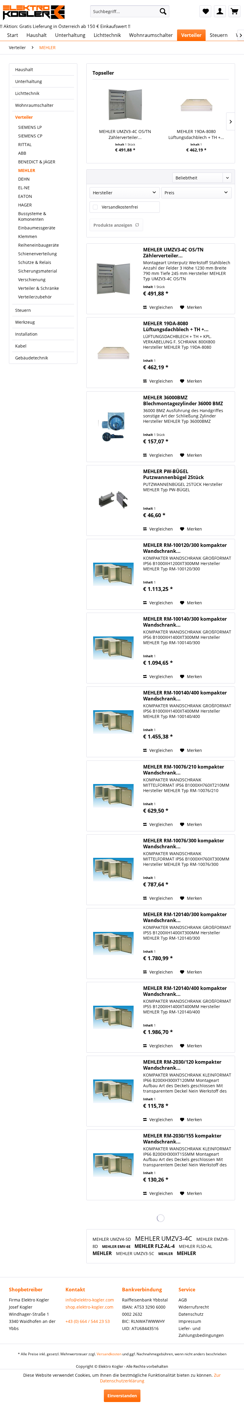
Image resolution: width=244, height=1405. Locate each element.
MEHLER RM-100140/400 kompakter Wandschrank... (185, 696)
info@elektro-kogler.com (89, 1300)
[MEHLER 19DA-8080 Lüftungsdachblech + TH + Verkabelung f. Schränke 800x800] (196, 105)
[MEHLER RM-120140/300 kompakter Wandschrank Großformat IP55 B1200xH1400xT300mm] (113, 943)
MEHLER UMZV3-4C (164, 1238)
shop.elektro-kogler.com (89, 1307)
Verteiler (24, 117)
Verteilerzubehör (35, 297)
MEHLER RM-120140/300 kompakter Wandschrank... (185, 917)
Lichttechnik (27, 93)
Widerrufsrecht (194, 1307)
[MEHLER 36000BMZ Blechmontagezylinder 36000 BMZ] (113, 427)
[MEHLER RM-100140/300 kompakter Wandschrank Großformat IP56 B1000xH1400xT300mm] (113, 648)
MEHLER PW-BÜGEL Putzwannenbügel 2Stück (173, 474)
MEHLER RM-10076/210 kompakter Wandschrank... (183, 770)
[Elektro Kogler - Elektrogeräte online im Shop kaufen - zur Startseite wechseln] (34, 12)
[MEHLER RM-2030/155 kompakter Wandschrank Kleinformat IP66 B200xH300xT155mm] (113, 1165)
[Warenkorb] (234, 11)
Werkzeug (25, 322)
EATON (25, 196)
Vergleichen (160, 307)
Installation (26, 334)
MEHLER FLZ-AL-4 (155, 1246)
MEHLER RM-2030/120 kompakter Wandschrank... (182, 1065)
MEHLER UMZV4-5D (112, 1239)
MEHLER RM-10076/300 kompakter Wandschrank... (183, 843)
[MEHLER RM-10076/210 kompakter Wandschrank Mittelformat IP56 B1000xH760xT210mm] (113, 796)
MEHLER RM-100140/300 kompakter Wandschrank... (185, 622)
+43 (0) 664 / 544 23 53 (87, 1321)
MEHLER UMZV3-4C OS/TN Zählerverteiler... (125, 134)
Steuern (23, 310)
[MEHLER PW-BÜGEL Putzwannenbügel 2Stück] (113, 500)
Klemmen (27, 236)
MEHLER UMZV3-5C (135, 1253)
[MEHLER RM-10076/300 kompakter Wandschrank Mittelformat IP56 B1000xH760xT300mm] (113, 870)
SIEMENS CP (30, 136)
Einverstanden (122, 1395)
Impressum (190, 1321)
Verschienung (32, 279)
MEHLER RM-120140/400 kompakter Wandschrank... (185, 991)
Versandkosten (109, 1354)
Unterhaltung (28, 81)
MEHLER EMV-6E (117, 1246)
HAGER (25, 205)
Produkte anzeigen (112, 225)
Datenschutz (191, 1314)
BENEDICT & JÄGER (36, 162)
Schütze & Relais (34, 262)
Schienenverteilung (37, 253)
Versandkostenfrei (120, 207)
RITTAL (25, 144)
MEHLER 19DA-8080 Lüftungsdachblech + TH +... (196, 134)
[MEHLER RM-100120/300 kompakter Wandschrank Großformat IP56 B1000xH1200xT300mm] (113, 574)
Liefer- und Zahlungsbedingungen (201, 1332)
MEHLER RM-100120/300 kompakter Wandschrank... (185, 548)
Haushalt (24, 69)
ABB (22, 153)
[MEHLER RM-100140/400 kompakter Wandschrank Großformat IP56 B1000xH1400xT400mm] (113, 722)
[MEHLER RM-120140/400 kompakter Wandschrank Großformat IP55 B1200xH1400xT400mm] (113, 1017)
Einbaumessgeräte (36, 228)
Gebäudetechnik (31, 358)
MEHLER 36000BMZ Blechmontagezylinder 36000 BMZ (183, 400)
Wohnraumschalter (34, 105)
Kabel (20, 346)
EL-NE (24, 187)
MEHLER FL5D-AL (195, 1246)
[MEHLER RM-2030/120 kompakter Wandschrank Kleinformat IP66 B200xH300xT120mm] (113, 1091)
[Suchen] (163, 11)
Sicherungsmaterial (37, 271)
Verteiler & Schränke (38, 288)
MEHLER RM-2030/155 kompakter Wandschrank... (182, 1139)
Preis (169, 192)
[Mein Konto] (220, 11)
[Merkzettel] (205, 11)
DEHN (24, 179)
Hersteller (102, 192)
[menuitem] (130, 11)
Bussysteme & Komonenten (32, 216)
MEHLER (26, 170)
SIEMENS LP (30, 127)
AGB (183, 1300)
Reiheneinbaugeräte (38, 245)
